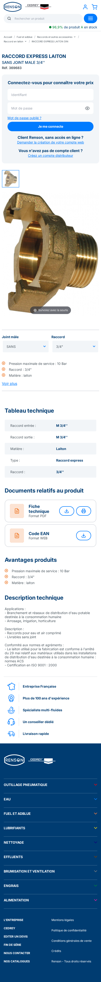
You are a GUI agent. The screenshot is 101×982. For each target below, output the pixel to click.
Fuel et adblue (24, 36)
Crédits (56, 951)
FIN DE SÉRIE (12, 945)
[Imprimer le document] (83, 511)
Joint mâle (10, 337)
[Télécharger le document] (66, 511)
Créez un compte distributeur (50, 155)
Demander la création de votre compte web (50, 142)
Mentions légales (62, 920)
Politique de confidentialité (68, 930)
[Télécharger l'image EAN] (83, 535)
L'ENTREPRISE (13, 920)
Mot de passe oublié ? (24, 118)
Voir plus (9, 383)
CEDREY (9, 928)
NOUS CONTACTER (17, 953)
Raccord (58, 337)
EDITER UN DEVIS (16, 936)
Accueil (8, 36)
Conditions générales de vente (71, 941)
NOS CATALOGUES (17, 961)
